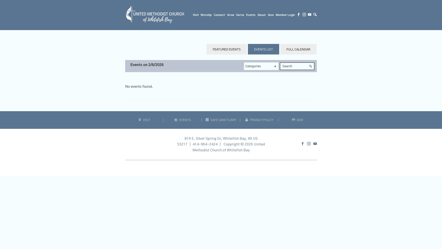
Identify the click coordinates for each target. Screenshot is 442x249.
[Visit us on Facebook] (298, 15)
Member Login (285, 15)
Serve (240, 15)
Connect (219, 15)
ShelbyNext (221, 167)
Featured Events (227, 49)
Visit (196, 15)
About (262, 15)
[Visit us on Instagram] (304, 15)
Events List (263, 49)
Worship (206, 15)
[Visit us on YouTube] (309, 15)
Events (251, 15)
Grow (230, 15)
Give (271, 15)
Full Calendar (298, 49)
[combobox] (261, 66)
